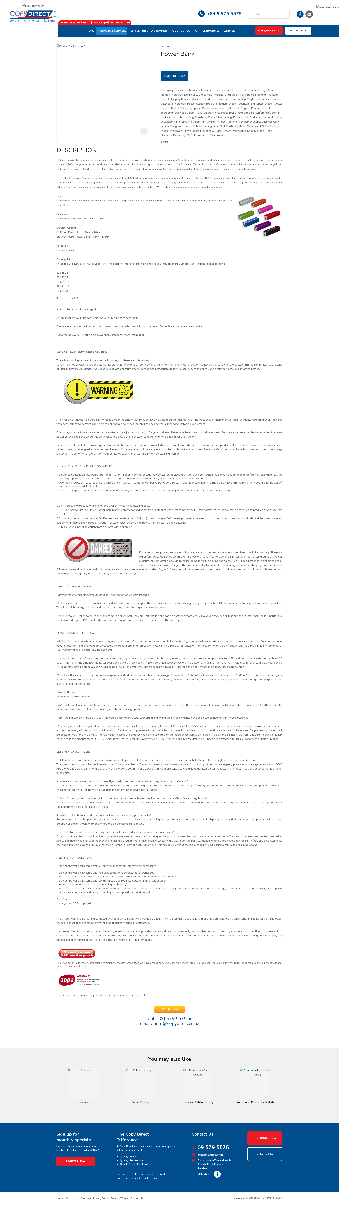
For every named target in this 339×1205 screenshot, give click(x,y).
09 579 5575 (213, 1147)
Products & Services (111, 31)
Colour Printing (141, 1102)
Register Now (76, 1161)
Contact (192, 31)
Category (167, 90)
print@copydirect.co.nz (176, 1023)
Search (285, 14)
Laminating (166, 46)
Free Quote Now (268, 30)
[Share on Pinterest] (187, 142)
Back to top (72, 1198)
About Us (177, 31)
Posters (83, 1102)
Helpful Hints (138, 31)
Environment (159, 31)
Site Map (86, 1198)
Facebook (300, 14)
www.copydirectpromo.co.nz (111, 22)
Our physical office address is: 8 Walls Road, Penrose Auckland (214, 1164)
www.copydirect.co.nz (75, 22)
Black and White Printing (198, 1102)
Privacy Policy (100, 1198)
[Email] (181, 142)
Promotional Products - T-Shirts (255, 1102)
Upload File (298, 30)
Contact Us (136, 1198)
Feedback (228, 31)
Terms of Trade (119, 1198)
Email (309, 14)
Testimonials (210, 31)
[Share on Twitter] (176, 142)
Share (165, 142)
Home (90, 31)
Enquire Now (174, 76)
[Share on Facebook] (171, 142)
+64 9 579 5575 (224, 14)
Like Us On (204, 1174)
